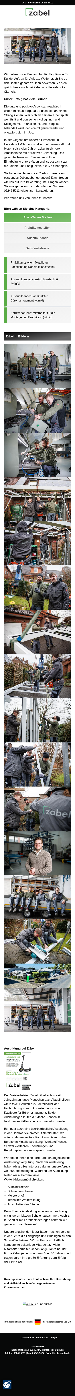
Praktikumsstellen (37, 227)
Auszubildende (37, 238)
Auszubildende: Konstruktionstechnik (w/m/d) (34, 281)
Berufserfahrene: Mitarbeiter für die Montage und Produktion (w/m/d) (33, 315)
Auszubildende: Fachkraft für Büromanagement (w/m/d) (29, 298)
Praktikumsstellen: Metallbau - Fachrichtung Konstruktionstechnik (33, 264)
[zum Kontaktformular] (37, 1303)
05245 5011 (47, 2)
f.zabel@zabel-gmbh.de (58, 1353)
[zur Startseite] (37, 11)
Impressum (42, 1337)
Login (54, 1337)
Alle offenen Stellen (37, 217)
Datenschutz (27, 1337)
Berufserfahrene (37, 248)
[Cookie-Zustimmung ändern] (7, 1384)
